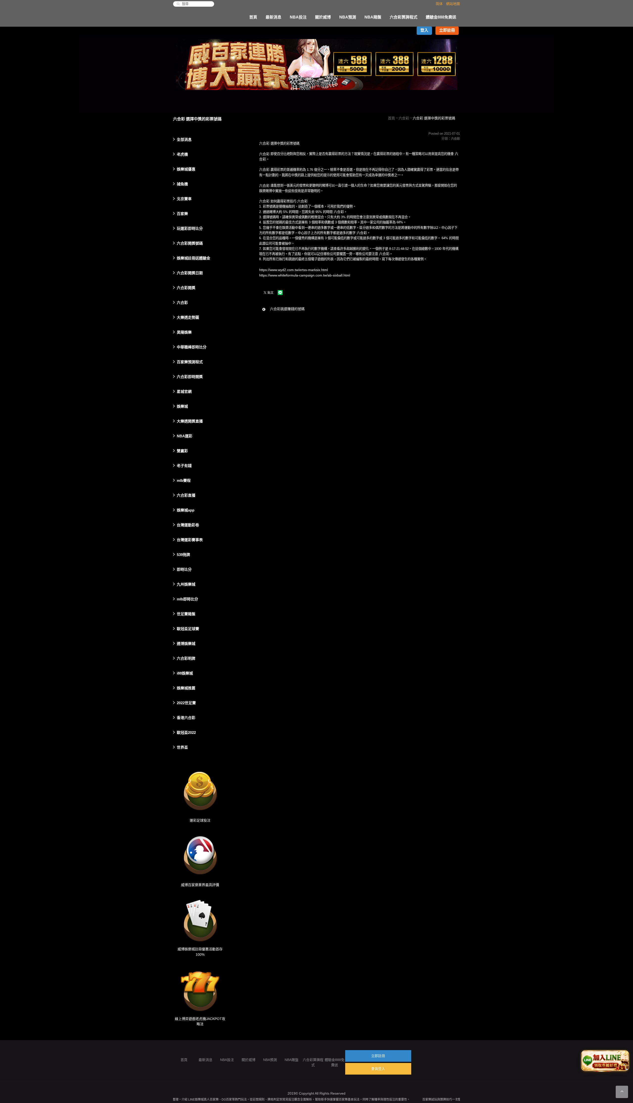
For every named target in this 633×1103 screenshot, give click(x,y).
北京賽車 (184, 199)
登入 (424, 30)
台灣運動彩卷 (188, 525)
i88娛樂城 (185, 673)
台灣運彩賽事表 (190, 540)
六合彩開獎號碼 (190, 243)
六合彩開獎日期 (190, 273)
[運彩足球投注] (200, 789)
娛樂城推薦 (186, 688)
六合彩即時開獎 (190, 377)
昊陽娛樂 (184, 332)
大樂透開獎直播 (190, 421)
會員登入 (378, 1069)
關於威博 (323, 17)
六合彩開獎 (186, 288)
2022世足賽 (186, 703)
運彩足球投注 (200, 820)
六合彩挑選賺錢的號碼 (287, 309)
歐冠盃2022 (186, 732)
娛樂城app (185, 510)
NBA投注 (298, 17)
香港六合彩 (186, 718)
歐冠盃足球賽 (188, 629)
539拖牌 (183, 554)
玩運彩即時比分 (190, 228)
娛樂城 (182, 406)
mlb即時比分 (187, 599)
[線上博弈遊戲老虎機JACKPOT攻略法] (200, 987)
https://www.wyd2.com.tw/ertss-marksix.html (293, 270)
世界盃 (182, 747)
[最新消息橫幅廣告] (316, 69)
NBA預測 (347, 17)
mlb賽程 (184, 480)
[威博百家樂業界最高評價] (200, 854)
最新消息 (273, 17)
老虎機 (182, 154)
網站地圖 (453, 4)
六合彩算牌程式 (403, 17)
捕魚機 (182, 184)
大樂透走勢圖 (188, 317)
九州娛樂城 (186, 584)
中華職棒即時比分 (191, 347)
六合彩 (404, 118)
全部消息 (184, 139)
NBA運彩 (184, 436)
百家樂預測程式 (190, 362)
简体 (439, 4)
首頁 (253, 17)
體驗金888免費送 (441, 17)
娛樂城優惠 (186, 169)
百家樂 (182, 214)
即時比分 (184, 569)
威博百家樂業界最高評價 (200, 885)
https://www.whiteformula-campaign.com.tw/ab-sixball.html (304, 275)
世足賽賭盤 (186, 614)
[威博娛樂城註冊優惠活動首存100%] (200, 918)
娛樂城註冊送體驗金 (193, 258)
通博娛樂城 (186, 643)
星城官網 (184, 391)
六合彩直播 (186, 495)
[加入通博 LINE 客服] (605, 1060)
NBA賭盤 (372, 17)
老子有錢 (184, 466)
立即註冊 (447, 30)
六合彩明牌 (186, 658)
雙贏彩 (182, 451)
